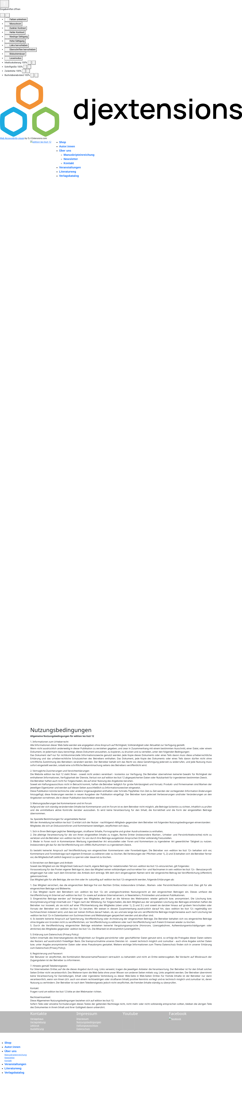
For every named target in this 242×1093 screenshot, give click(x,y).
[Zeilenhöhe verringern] (24, 71)
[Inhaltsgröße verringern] (29, 63)
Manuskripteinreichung (79, 154)
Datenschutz (83, 1028)
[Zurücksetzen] (2, 15)
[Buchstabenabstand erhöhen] (36, 75)
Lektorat (34, 1025)
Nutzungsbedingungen (88, 1022)
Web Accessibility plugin (12, 138)
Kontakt (69, 163)
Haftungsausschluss (87, 1025)
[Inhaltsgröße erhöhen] (34, 63)
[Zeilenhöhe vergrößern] (28, 71)
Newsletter (71, 159)
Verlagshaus (36, 1018)
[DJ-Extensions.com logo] (121, 108)
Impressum (82, 1018)
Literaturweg (67, 171)
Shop (62, 142)
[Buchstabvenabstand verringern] (32, 75)
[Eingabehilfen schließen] (7, 15)
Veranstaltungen (70, 167)
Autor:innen (67, 146)
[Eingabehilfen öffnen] (4, 4)
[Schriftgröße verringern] (25, 67)
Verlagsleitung (38, 1022)
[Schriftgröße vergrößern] (29, 67)
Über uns (65, 150)
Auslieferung (37, 1028)
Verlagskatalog (69, 175)
